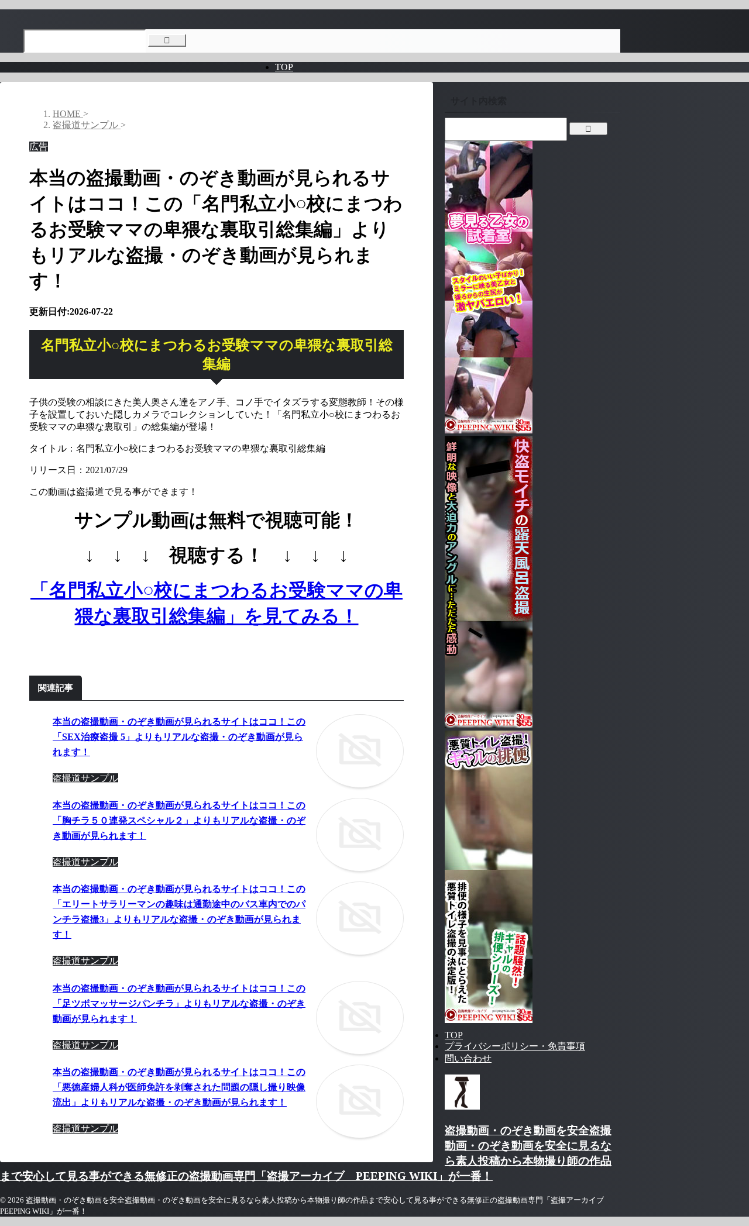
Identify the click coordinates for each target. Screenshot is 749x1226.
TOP (284, 67)
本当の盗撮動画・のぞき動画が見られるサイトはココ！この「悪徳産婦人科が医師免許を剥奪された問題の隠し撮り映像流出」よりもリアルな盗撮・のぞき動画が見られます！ (179, 1087)
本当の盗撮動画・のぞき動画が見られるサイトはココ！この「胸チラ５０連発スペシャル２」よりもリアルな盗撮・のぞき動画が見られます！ (179, 820)
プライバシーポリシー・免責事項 (515, 1046)
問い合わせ (468, 1058)
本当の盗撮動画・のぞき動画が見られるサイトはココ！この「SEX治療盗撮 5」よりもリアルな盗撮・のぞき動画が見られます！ (179, 737)
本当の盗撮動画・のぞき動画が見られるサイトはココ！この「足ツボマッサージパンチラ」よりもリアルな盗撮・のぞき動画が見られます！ (179, 1003)
